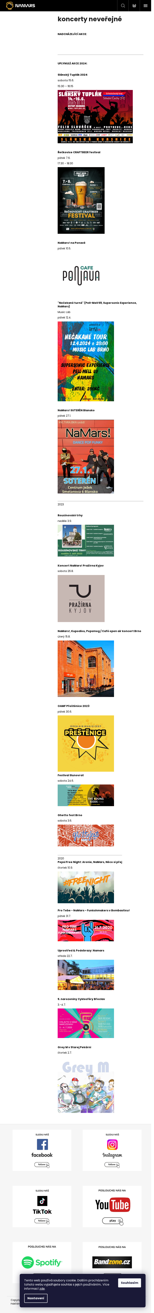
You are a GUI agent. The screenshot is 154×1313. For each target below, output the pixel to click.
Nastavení (35, 1298)
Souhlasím (129, 1283)
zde (42, 1288)
